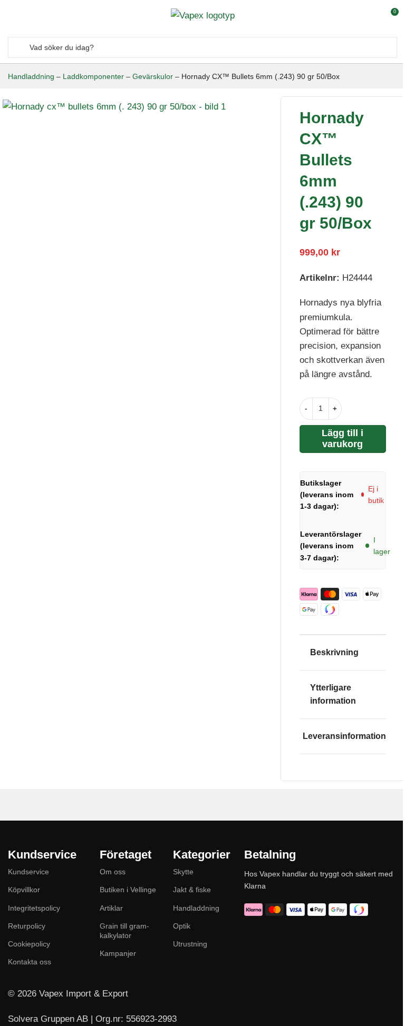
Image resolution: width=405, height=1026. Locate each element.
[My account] (370, 15)
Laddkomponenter (93, 76)
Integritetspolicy (34, 908)
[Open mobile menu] (12, 15)
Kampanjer (118, 953)
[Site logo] (203, 15)
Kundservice (28, 871)
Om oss (113, 871)
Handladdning (31, 76)
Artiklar (111, 908)
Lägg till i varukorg (342, 439)
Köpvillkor (24, 889)
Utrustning (190, 944)
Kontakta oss (29, 962)
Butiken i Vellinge (128, 889)
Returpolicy (26, 926)
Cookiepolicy (29, 944)
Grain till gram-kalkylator (124, 931)
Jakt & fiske (192, 889)
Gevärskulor (152, 76)
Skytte (183, 871)
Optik (181, 926)
